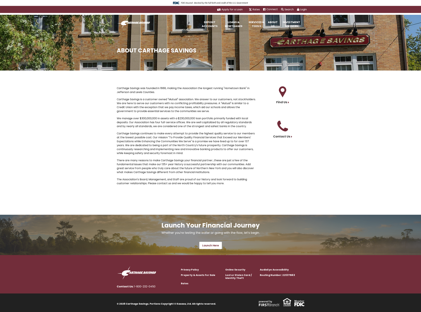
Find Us (281, 102)
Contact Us (281, 136)
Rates (256, 9)
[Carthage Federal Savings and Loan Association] (134, 22)
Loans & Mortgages (233, 24)
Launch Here (210, 245)
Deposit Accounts (210, 24)
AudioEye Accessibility (274, 269)
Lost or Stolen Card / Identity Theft (238, 276)
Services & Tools (256, 24)
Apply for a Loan (232, 9)
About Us (273, 24)
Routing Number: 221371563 (277, 275)
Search (289, 9)
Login (303, 9)
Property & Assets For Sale (198, 275)
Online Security (235, 269)
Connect (272, 9)
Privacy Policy (190, 269)
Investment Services (291, 24)
